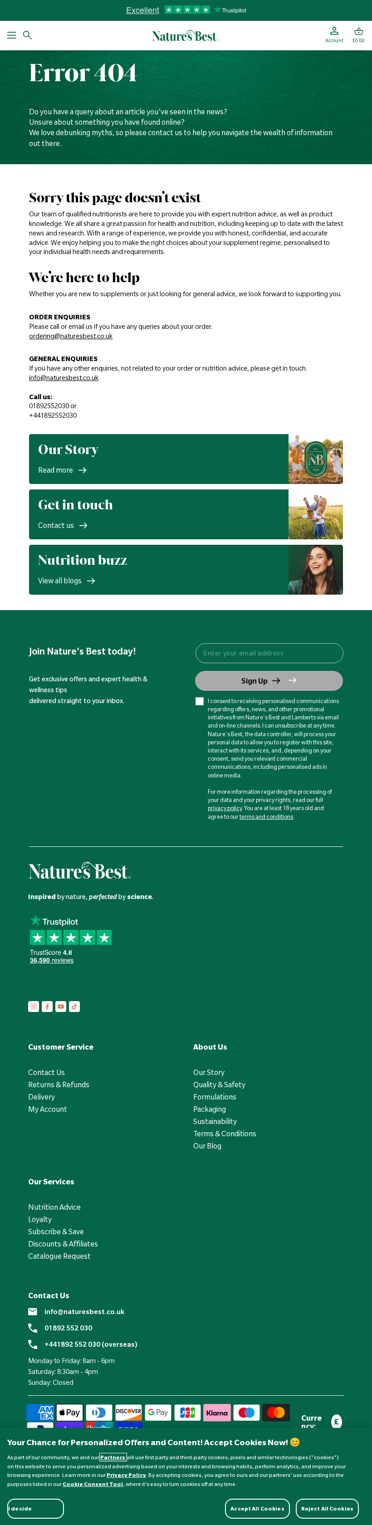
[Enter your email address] (269, 653)
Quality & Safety (219, 1084)
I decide (20, 1508)
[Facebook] (47, 1006)
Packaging (209, 1109)
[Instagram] (33, 1006)
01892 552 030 (68, 1328)
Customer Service (60, 1046)
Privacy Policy (126, 1474)
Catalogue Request (59, 1256)
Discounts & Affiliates (63, 1243)
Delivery (41, 1096)
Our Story (209, 1072)
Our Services (51, 1181)
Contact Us (46, 1072)
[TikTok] (74, 1006)
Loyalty (40, 1219)
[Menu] (11, 35)
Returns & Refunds (58, 1084)
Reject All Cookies (327, 1508)
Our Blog (207, 1145)
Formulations (214, 1096)
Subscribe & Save (56, 1231)
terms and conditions (266, 816)
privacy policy (225, 807)
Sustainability (215, 1121)
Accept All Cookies (257, 1508)
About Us (210, 1046)
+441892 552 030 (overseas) (90, 1344)
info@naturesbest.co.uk (84, 1312)
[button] (358, 35)
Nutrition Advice (54, 1207)
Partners (113, 1457)
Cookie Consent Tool (93, 1484)
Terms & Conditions (224, 1133)
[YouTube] (60, 1006)
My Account (47, 1109)
